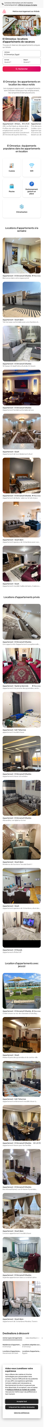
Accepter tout (22, 1401)
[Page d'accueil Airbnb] (4, 11)
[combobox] (21, 54)
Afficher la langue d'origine (27, 5)
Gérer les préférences (21, 1413)
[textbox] (12, 62)
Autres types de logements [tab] (12, 1338)
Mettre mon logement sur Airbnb (26, 11)
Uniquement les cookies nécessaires (22, 1407)
